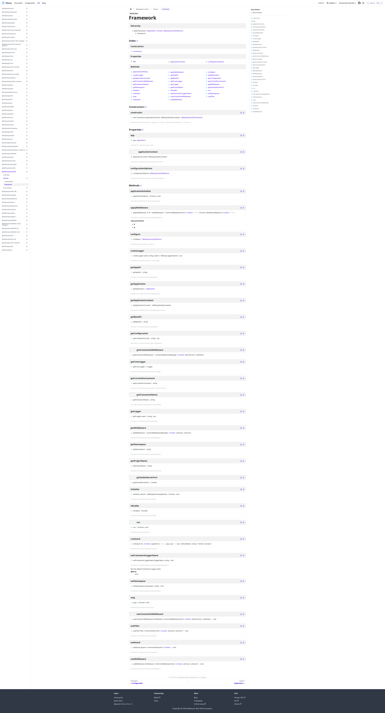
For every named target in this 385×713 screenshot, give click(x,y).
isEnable (174, 90)
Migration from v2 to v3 (123, 704)
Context (160, 31)
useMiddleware (176, 100)
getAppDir (174, 75)
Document (19, 3)
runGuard (136, 93)
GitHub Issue (199, 704)
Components (30, 3)
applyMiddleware (177, 72)
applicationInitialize (140, 72)
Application (151, 31)
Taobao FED (239, 698)
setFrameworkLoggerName (181, 93)
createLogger (138, 75)
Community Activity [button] (346, 3)
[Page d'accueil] (131, 9)
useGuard (136, 100)
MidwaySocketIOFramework (192, 117)
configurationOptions (216, 62)
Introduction (118, 698)
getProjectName (177, 87)
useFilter (211, 96)
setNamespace (213, 93)
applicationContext (178, 62)
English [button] (332, 3)
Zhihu (156, 701)
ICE (235, 701)
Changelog (198, 701)
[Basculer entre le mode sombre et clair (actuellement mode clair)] (363, 3)
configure (211, 72)
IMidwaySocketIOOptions (173, 31)
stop (134, 96)
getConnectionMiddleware (143, 81)
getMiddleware (213, 84)
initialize (136, 90)
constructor (137, 51)
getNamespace (138, 87)
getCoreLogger (176, 81)
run (209, 90)
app (134, 61)
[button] (15, 8)
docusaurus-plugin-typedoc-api (187, 677)
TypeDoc (203, 677)
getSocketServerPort (216, 87)
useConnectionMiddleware (181, 96)
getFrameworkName (140, 84)
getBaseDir (175, 78)
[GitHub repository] (359, 3)
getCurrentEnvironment (217, 81)
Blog (44, 3)
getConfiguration (214, 78)
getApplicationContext (141, 78)
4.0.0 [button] (320, 3)
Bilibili (156, 698)
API (38, 3)
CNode (237, 704)
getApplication (213, 75)
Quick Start (118, 701)
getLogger (174, 84)
